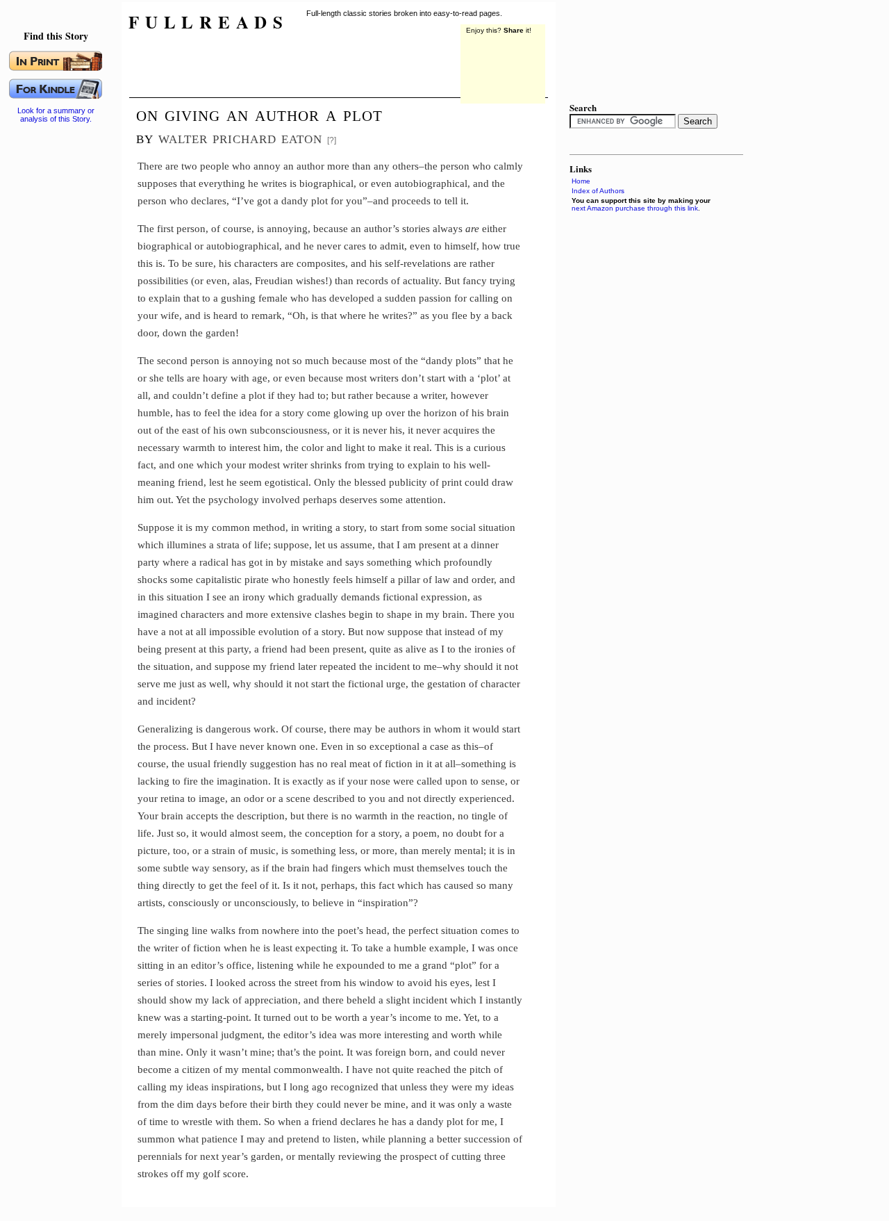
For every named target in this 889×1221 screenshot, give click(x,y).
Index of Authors (598, 191)
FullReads (208, 22)
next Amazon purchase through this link (635, 208)
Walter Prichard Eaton (240, 137)
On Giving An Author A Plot (259, 114)
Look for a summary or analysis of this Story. (55, 114)
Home (581, 181)
